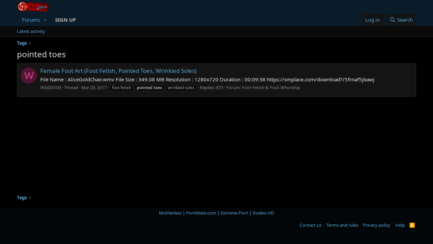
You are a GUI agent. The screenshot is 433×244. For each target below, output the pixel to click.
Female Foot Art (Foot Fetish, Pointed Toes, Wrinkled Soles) (118, 71)
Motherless (170, 213)
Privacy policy (376, 225)
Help (400, 225)
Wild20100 (50, 87)
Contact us (310, 225)
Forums (31, 19)
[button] (45, 20)
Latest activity (31, 31)
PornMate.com (201, 213)
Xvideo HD (263, 213)
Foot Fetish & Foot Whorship (271, 87)
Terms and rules (342, 225)
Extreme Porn (234, 213)
